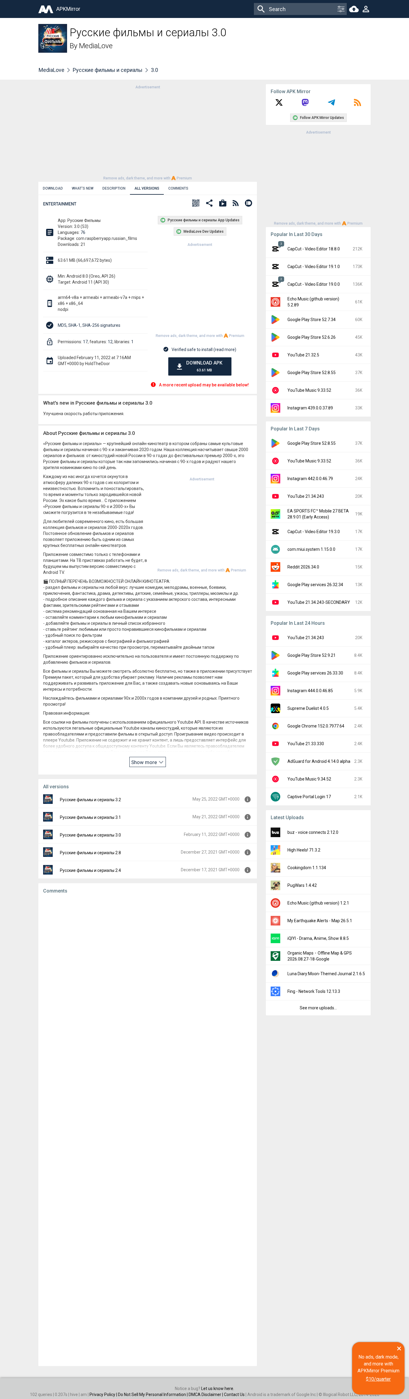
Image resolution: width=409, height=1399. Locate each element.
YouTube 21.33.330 (305, 743)
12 (110, 341)
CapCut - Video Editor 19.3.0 (313, 531)
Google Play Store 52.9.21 (311, 655)
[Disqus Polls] (147, 974)
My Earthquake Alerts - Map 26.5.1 (319, 920)
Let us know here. (217, 1388)
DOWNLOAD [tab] (53, 188)
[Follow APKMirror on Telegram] (331, 104)
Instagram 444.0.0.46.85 (310, 690)
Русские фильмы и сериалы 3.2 (90, 799)
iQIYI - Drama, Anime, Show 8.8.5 (318, 938)
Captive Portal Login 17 (309, 796)
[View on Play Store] (222, 203)
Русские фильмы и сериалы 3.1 (90, 817)
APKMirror (68, 9)
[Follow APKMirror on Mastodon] (305, 104)
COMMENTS (178, 188)
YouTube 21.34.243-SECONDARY (318, 602)
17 (85, 341)
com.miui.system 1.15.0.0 (311, 549)
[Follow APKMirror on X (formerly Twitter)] (279, 104)
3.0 (154, 70)
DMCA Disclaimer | (206, 1394)
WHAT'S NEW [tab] (82, 188)
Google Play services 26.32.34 (315, 584)
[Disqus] (147, 1130)
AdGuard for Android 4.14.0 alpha (318, 761)
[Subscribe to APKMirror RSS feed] (357, 104)
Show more (144, 762)
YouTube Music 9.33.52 (309, 390)
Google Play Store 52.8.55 (311, 372)
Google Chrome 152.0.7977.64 (315, 726)
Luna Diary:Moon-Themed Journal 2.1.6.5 (326, 973)
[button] (195, 203)
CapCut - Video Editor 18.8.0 (313, 248)
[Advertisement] (148, 132)
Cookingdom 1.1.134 (306, 867)
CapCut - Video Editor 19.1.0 (313, 266)
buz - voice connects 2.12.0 (312, 832)
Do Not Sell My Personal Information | (153, 1394)
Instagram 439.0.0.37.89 (310, 408)
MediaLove (96, 46)
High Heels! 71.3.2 (303, 850)
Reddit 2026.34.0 (303, 567)
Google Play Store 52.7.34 (311, 319)
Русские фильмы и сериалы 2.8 (90, 852)
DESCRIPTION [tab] (113, 188)
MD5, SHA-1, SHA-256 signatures (89, 325)
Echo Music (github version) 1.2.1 (318, 903)
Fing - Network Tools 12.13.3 (313, 991)
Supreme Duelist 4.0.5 (308, 708)
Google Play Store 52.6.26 (311, 337)
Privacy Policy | (104, 1394)
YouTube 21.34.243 (305, 496)
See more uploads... (318, 1007)
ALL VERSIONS (146, 188)
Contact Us (234, 1394)
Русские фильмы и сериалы (108, 70)
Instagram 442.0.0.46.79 (310, 478)
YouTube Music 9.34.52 (309, 779)
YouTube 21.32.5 (303, 355)
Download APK (204, 366)
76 (83, 232)
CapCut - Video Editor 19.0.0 (313, 284)
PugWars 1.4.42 (302, 885)
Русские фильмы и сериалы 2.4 (90, 870)
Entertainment (59, 204)
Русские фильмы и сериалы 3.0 (90, 835)
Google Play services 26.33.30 (315, 673)
